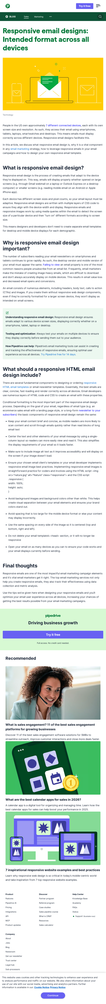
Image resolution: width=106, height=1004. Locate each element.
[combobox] (50, 16)
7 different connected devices (63, 125)
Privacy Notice (58, 987)
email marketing (19, 148)
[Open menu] (98, 6)
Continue (52, 995)
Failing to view (51, 264)
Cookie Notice (41, 987)
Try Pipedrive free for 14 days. (58, 354)
